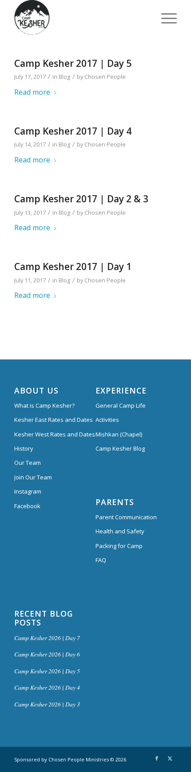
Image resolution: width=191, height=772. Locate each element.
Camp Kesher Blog (120, 448)
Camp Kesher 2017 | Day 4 (72, 131)
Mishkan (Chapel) (119, 434)
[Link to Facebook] (156, 758)
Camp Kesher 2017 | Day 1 (72, 266)
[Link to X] (170, 758)
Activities (107, 420)
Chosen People (105, 77)
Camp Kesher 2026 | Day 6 (47, 654)
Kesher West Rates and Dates (54, 434)
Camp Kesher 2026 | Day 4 (47, 687)
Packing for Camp (119, 546)
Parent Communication (126, 517)
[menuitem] (164, 17)
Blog (64, 77)
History (23, 448)
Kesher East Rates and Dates (53, 420)
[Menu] (164, 17)
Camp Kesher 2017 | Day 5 (72, 63)
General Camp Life (121, 405)
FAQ (101, 560)
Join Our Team (33, 477)
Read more (32, 92)
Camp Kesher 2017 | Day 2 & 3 (81, 199)
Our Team (27, 463)
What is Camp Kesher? (44, 405)
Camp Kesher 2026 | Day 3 (47, 704)
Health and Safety (120, 531)
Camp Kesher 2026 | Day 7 (47, 637)
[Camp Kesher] (79, 17)
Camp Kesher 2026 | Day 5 (47, 671)
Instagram (27, 491)
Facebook (27, 506)
